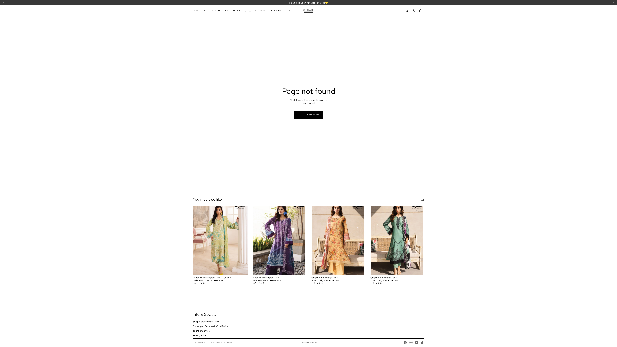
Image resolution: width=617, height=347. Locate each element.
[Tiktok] (422, 342)
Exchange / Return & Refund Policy (210, 326)
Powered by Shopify (224, 342)
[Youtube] (417, 342)
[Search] (406, 10)
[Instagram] (411, 342)
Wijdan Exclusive (207, 342)
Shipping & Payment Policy (206, 321)
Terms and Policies (309, 342)
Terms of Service (201, 330)
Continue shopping (308, 114)
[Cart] (420, 10)
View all (421, 200)
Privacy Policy (199, 335)
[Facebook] (405, 342)
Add (245, 269)
